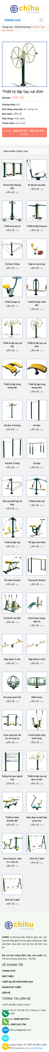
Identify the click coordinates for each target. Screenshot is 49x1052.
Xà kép (36, 463)
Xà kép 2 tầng (12, 264)
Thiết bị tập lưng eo (37, 226)
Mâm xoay (36, 697)
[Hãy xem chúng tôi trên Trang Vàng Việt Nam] (3, 1046)
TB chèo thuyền (12, 580)
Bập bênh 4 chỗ (37, 659)
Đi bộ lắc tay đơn (36, 185)
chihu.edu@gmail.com (20, 1029)
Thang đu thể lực (37, 580)
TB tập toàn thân (37, 542)
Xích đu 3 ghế (12, 899)
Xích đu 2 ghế (37, 858)
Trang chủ (7, 27)
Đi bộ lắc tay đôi (12, 618)
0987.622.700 (18, 1024)
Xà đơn (36, 425)
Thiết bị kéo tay (37, 501)
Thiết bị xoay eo (12, 226)
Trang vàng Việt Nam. (34, 1048)
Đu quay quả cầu (12, 697)
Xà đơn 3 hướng (12, 425)
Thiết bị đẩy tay (12, 542)
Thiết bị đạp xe (12, 301)
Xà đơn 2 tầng (12, 463)
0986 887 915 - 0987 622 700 (28, 130)
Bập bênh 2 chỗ (12, 659)
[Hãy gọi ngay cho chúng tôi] (3, 1021)
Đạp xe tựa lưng (36, 264)
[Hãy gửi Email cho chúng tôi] (3, 1038)
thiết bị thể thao (23, 27)
